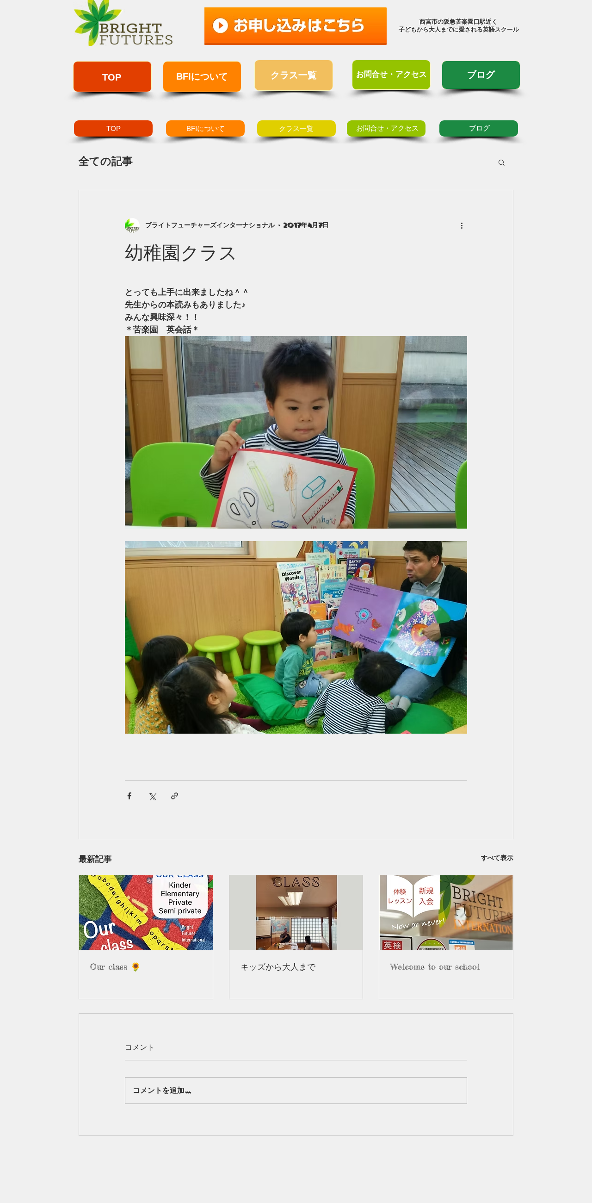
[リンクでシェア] (174, 796)
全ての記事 (106, 161)
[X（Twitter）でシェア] (152, 796)
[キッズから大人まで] (296, 912)
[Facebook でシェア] (129, 796)
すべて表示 (497, 858)
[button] (501, 162)
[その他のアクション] (461, 225)
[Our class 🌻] (146, 912)
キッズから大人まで (277, 966)
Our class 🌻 (115, 966)
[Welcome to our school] (446, 912)
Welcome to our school (435, 966)
